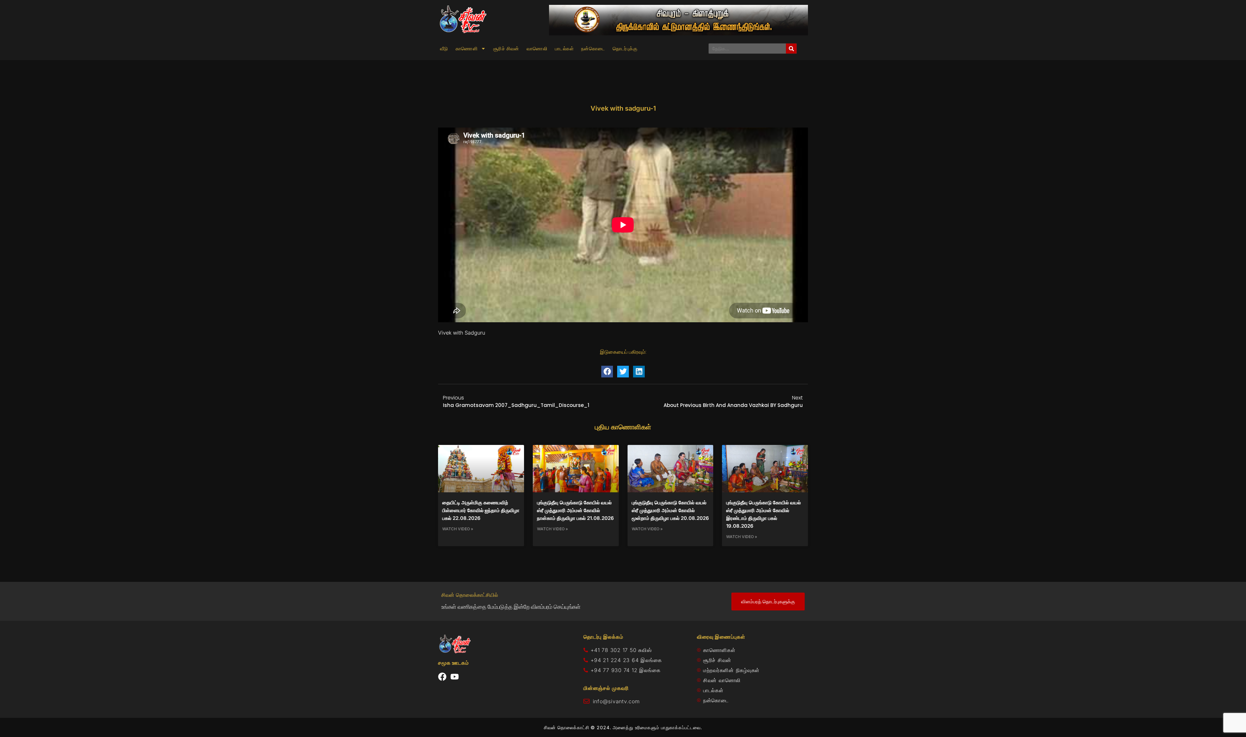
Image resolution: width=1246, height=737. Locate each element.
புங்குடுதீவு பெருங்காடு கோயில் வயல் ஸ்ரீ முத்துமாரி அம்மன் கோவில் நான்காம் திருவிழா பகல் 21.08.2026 (575, 510)
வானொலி (537, 49)
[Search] (791, 48)
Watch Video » (457, 528)
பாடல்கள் (564, 49)
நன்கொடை (593, 49)
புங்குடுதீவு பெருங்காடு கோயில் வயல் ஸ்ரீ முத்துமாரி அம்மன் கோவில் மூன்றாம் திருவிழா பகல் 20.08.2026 (670, 510)
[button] (607, 371)
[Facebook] (442, 676)
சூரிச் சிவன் (506, 49)
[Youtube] (454, 676)
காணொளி (467, 49)
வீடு (444, 49)
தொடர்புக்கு (625, 49)
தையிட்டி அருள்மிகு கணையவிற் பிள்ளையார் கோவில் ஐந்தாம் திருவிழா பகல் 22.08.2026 (480, 510)
